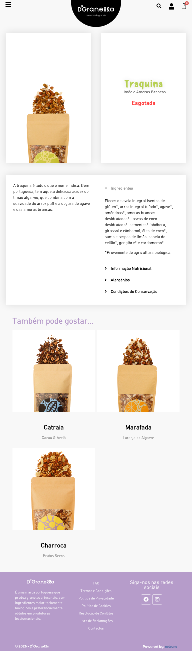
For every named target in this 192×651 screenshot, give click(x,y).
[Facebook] (146, 599)
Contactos (96, 628)
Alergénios (120, 279)
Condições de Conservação (134, 291)
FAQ (96, 583)
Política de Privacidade (96, 598)
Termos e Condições (96, 590)
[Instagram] (157, 599)
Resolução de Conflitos (96, 613)
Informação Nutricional (131, 268)
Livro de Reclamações (96, 620)
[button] (159, 6)
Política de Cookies (96, 605)
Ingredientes (122, 188)
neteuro (171, 646)
